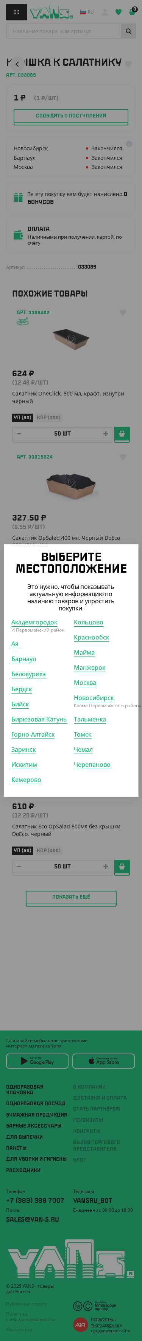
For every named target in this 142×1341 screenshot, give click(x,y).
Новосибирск (94, 698)
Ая (15, 644)
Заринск (23, 749)
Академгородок (34, 622)
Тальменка (90, 719)
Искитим (24, 764)
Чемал (83, 749)
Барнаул (23, 659)
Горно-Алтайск (33, 734)
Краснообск (91, 637)
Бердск (21, 689)
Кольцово (88, 622)
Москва (85, 682)
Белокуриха (28, 674)
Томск (82, 734)
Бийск (20, 704)
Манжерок (89, 667)
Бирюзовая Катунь (39, 719)
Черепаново (92, 764)
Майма (84, 652)
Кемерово (26, 780)
